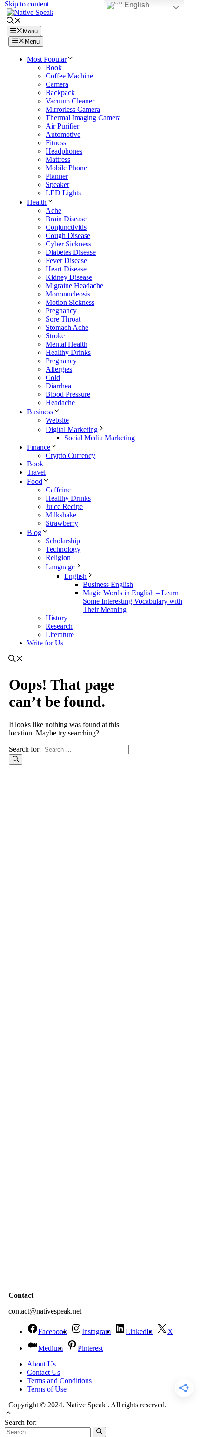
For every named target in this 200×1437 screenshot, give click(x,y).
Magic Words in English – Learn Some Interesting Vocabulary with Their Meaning (132, 601)
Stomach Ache (67, 327)
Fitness (56, 143)
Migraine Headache (74, 286)
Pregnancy (61, 311)
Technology (63, 549)
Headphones (64, 151)
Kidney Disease (69, 277)
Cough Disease (68, 235)
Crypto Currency (70, 455)
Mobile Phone (66, 168)
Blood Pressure (68, 394)
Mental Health (66, 344)
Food (34, 481)
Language (60, 567)
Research (59, 626)
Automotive (63, 134)
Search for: (21, 1422)
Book (54, 67)
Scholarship (63, 541)
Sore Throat (63, 319)
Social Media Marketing (99, 438)
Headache (60, 402)
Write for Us (45, 643)
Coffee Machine (69, 76)
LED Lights (63, 193)
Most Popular (47, 59)
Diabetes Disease (71, 252)
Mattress (58, 159)
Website (57, 420)
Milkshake (61, 515)
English (75, 576)
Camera (57, 84)
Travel (36, 472)
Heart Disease (66, 269)
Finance (38, 447)
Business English (108, 584)
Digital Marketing (72, 429)
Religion (58, 557)
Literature (60, 634)
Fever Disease (66, 260)
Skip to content (27, 4)
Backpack (60, 93)
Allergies (59, 369)
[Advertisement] (55, 1094)
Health (37, 202)
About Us (41, 1364)
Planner (57, 176)
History (56, 618)
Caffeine (58, 490)
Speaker (57, 184)
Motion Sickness (70, 302)
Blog (34, 532)
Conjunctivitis (66, 227)
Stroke (55, 336)
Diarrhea (58, 386)
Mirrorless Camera (73, 109)
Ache (53, 210)
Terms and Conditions (59, 1381)
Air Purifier (62, 126)
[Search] (15, 759)
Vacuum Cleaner (70, 101)
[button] (14, 22)
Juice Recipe (64, 506)
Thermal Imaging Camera (83, 118)
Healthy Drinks (68, 352)
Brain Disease (66, 219)
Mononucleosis (68, 294)
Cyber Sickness (68, 244)
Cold (53, 377)
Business (40, 412)
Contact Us (43, 1372)
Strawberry (62, 523)
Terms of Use (47, 1389)
